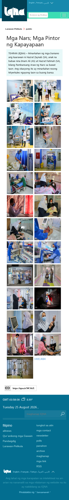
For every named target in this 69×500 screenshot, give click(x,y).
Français (39, 2)
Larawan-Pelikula (13, 29)
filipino (7, 425)
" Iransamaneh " (43, 492)
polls (39, 440)
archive (40, 450)
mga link (41, 461)
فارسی (46, 2)
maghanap (42, 456)
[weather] (23, 399)
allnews (7, 430)
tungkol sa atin (44, 425)
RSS (39, 466)
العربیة (40, 471)
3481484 (40, 359)
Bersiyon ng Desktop (38, 15)
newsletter (42, 435)
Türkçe (33, 472)
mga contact (43, 430)
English (32, 2)
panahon (41, 445)
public (29, 29)
